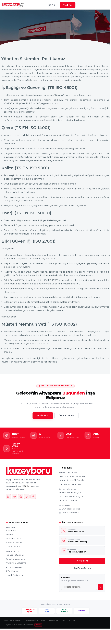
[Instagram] (20, 496)
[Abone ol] (100, 587)
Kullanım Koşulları (68, 620)
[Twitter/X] (26, 496)
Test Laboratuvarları (15, 555)
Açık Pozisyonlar (15, 575)
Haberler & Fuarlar (14, 543)
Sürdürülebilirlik (13, 547)
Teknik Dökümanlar (70, 513)
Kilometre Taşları (13, 538)
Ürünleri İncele (66, 415)
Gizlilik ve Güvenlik (31, 620)
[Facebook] (33, 496)
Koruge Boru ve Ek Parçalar (72, 480)
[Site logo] (13, 4)
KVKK (43, 620)
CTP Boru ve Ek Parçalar (70, 484)
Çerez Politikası (53, 620)
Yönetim (9, 535)
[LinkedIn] (8, 496)
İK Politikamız (12, 571)
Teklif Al (67, 5)
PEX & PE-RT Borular (68, 501)
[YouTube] (14, 496)
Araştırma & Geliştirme (16, 563)
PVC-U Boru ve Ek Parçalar (71, 496)
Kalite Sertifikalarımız (15, 559)
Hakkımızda (11, 530)
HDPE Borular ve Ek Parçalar (72, 476)
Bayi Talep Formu (82, 568)
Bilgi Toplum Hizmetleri (12, 620)
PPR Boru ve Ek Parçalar (70, 492)
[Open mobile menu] (107, 5)
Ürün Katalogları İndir (71, 509)
